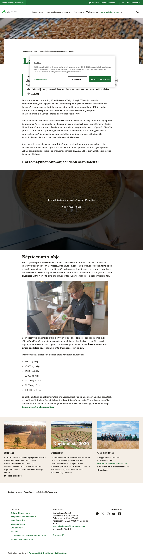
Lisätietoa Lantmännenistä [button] (103, 2)
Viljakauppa (77, 12)
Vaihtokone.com (18, 524)
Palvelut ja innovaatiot (110, 12)
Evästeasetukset (40, 79)
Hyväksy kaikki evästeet (100, 79)
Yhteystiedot (108, 19)
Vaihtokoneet (92, 12)
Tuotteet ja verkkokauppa (57, 12)
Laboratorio (68, 51)
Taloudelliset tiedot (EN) (22, 539)
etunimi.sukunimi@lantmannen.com (69, 526)
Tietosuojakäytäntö (35, 553)
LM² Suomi (16, 527)
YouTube (114, 513)
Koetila (60, 51)
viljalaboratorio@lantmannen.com (112, 463)
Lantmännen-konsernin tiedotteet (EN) (28, 535)
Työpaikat (15, 531)
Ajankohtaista (37, 12)
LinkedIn (119, 513)
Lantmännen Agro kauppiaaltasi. (38, 406)
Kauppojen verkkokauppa (22, 516)
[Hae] (138, 12)
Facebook (97, 513)
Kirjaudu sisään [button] (132, 2)
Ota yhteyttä (58, 535)
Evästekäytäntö (48, 553)
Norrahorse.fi (17, 520)
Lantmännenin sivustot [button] (12, 2)
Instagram (108, 513)
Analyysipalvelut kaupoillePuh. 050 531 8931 (108, 459)
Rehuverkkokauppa (19, 513)
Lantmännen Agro (30, 51)
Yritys (119, 19)
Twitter (103, 513)
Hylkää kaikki (77, 79)
